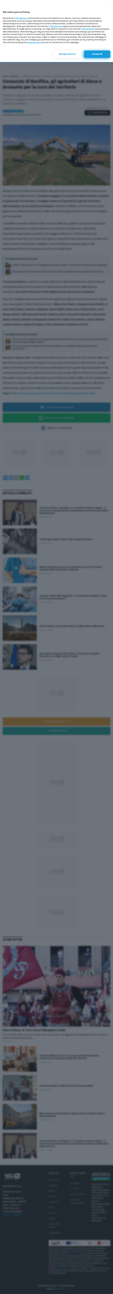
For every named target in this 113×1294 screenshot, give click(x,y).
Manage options (67, 54)
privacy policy (34, 43)
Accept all (97, 54)
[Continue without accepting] (109, 4)
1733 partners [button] (20, 18)
